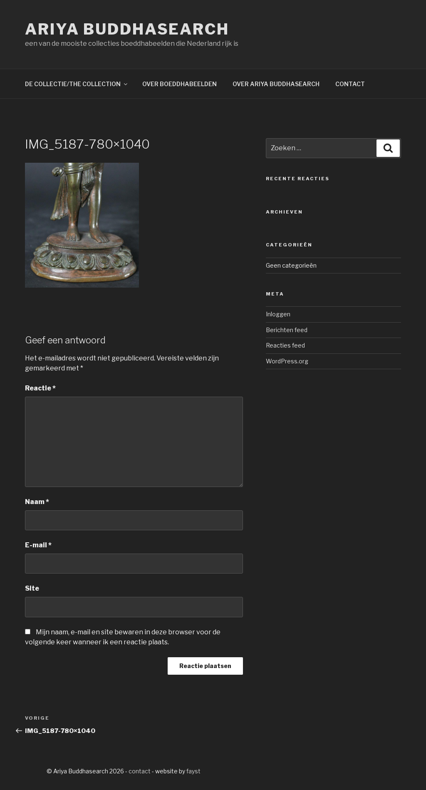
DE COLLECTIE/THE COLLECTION (73, 83)
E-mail (38, 545)
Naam (37, 502)
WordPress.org (287, 361)
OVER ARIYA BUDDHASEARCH (276, 83)
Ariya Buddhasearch (127, 29)
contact (140, 771)
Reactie (40, 388)
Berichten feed (286, 329)
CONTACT (350, 83)
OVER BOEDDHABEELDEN (179, 83)
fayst (193, 771)
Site (32, 588)
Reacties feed (285, 345)
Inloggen (278, 314)
